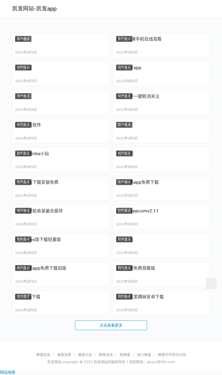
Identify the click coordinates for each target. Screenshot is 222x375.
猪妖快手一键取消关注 (137, 96)
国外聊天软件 (28, 125)
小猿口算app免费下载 (137, 182)
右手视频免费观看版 (135, 268)
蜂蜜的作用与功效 (172, 354)
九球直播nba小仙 (32, 153)
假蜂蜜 (125, 354)
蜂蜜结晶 (43, 354)
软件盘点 (23, 39)
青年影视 (124, 153)
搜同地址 (124, 239)
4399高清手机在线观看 (139, 39)
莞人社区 (23, 67)
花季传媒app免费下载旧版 (40, 268)
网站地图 (7, 372)
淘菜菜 (21, 96)
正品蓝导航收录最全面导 (39, 210)
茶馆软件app (128, 67)
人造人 (122, 125)
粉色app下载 (27, 296)
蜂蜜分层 (85, 354)
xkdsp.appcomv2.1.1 (137, 210)
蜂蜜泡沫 (106, 354)
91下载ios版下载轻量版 (38, 239)
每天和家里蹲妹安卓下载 (140, 296)
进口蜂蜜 (144, 354)
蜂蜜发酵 (64, 354)
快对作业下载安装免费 (36, 182)
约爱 (19, 39)
